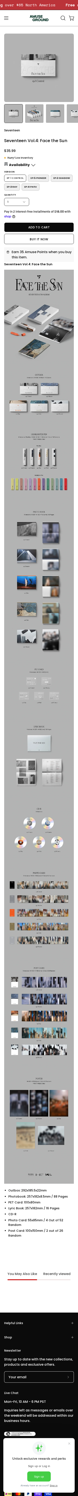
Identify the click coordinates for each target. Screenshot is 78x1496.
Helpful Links (13, 1323)
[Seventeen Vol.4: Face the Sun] (13, 113)
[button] (63, 18)
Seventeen (12, 130)
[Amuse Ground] (39, 18)
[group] (39, 5)
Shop (8, 1337)
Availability (19, 164)
